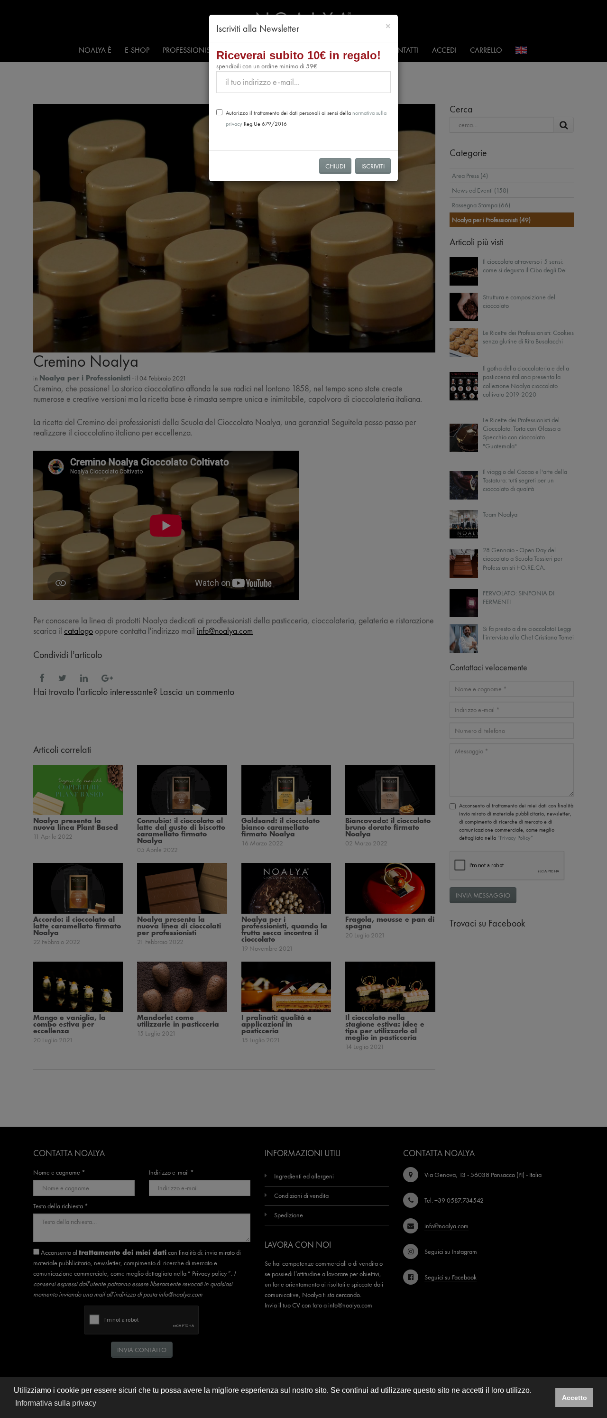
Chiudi (335, 166)
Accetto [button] (574, 1397)
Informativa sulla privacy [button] (55, 1403)
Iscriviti (373, 166)
